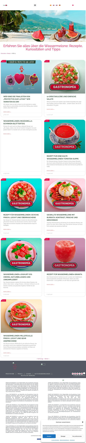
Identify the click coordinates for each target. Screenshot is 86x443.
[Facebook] (77, 374)
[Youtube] (82, 374)
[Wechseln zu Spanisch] (50, 5)
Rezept (9, 53)
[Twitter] (73, 374)
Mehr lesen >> (7, 112)
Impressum (72, 440)
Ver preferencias (77, 436)
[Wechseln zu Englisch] (53, 5)
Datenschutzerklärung (64, 440)
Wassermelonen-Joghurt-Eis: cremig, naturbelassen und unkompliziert (17, 277)
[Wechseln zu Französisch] (56, 5)
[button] (82, 422)
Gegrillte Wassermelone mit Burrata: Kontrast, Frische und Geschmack (62, 217)
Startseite (3, 53)
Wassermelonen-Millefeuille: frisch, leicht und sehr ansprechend (18, 338)
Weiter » (47, 359)
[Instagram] (80, 374)
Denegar (63, 436)
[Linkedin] (75, 374)
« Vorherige (40, 359)
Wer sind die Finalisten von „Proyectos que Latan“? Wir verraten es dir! (16, 99)
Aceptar (49, 436)
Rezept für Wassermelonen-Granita (64, 274)
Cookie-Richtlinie (55, 440)
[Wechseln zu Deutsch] (59, 5)
